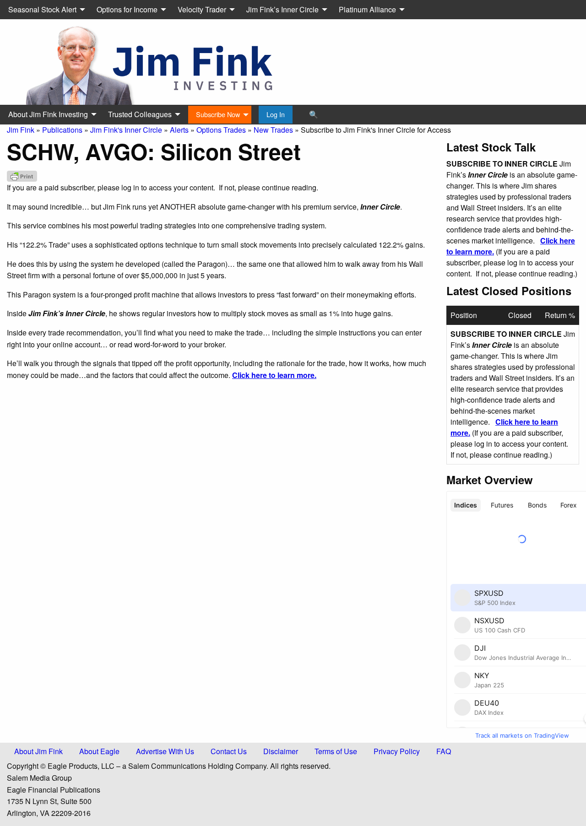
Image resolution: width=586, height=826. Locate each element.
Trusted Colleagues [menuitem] (140, 114)
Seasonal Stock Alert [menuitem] (42, 9)
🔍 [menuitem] (313, 114)
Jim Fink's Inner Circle (126, 129)
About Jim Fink (38, 751)
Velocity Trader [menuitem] (202, 9)
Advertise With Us (165, 751)
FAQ (443, 751)
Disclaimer (280, 751)
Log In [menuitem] (275, 114)
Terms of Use (336, 751)
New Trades (273, 129)
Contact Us (229, 751)
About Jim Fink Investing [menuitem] (48, 114)
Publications (62, 129)
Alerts (179, 129)
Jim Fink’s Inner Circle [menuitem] (282, 9)
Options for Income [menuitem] (127, 9)
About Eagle (99, 751)
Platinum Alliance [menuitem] (367, 9)
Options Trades (221, 129)
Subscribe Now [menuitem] (218, 114)
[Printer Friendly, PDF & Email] (22, 176)
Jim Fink (20, 129)
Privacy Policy (397, 751)
